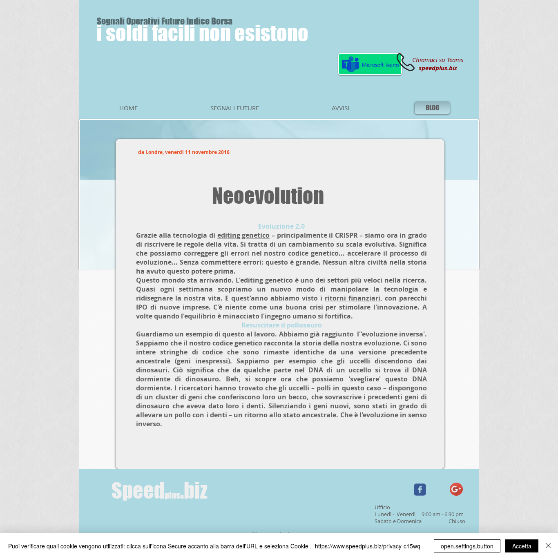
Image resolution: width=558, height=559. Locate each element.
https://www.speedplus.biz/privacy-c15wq (367, 546)
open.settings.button (467, 546)
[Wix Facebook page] (420, 489)
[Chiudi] (548, 545)
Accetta (521, 546)
